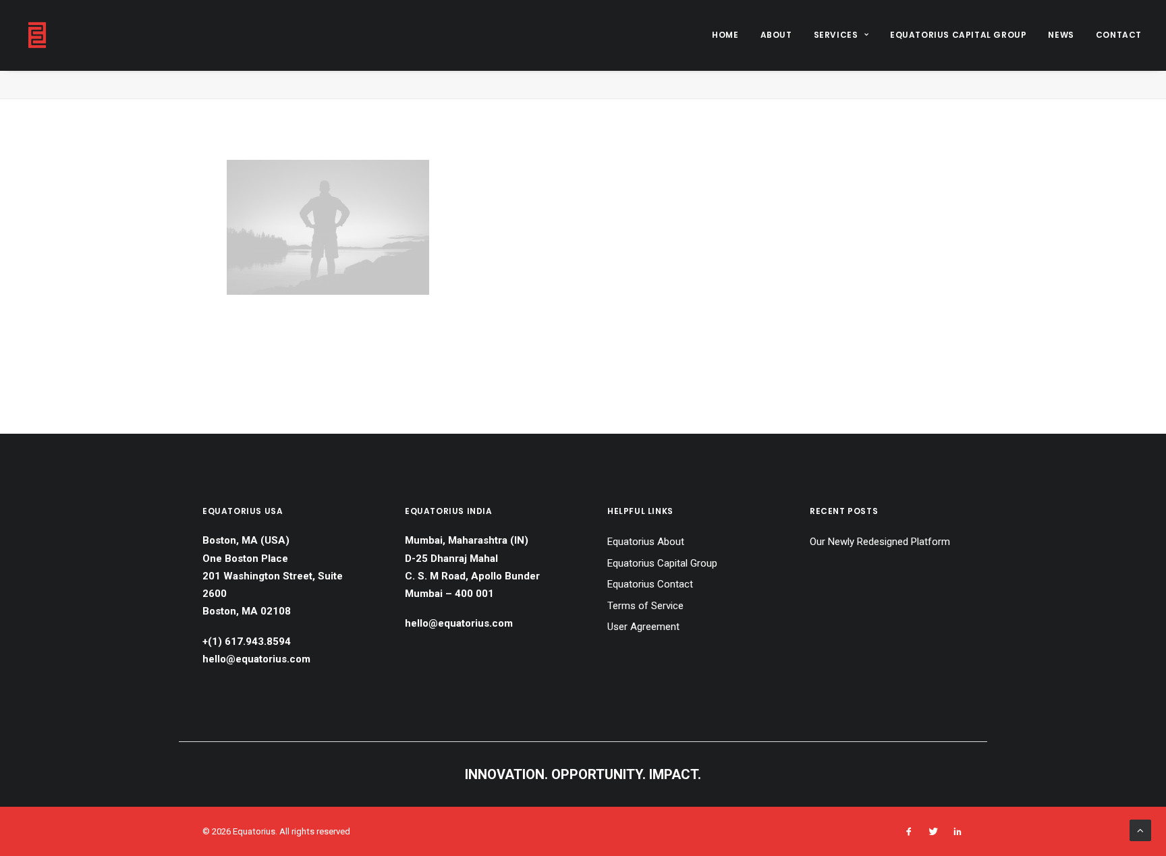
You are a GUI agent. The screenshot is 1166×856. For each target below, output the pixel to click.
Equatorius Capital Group (662, 563)
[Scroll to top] (1140, 830)
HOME (725, 34)
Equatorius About (645, 542)
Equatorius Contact (650, 584)
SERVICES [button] (836, 34)
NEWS (1061, 34)
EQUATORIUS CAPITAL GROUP (958, 34)
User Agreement (643, 627)
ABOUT (776, 34)
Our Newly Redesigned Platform (880, 542)
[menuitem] (730, 35)
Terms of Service (645, 606)
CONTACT (1119, 34)
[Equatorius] (37, 35)
